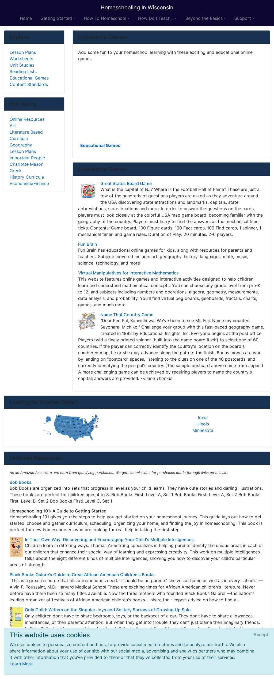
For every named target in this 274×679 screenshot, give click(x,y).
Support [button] (242, 18)
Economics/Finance (29, 183)
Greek (16, 170)
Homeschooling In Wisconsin (137, 7)
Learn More (21, 663)
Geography (21, 145)
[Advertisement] (171, 101)
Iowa (203, 417)
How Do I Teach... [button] (156, 18)
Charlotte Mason (26, 164)
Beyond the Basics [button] (204, 18)
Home (26, 18)
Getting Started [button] (56, 18)
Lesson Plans (23, 52)
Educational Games (100, 145)
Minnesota (202, 430)
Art (13, 125)
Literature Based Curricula (26, 135)
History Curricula (27, 177)
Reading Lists (23, 71)
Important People (27, 157)
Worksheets (21, 58)
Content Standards (29, 84)
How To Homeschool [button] (105, 18)
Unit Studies (22, 65)
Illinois (202, 424)
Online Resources (27, 119)
